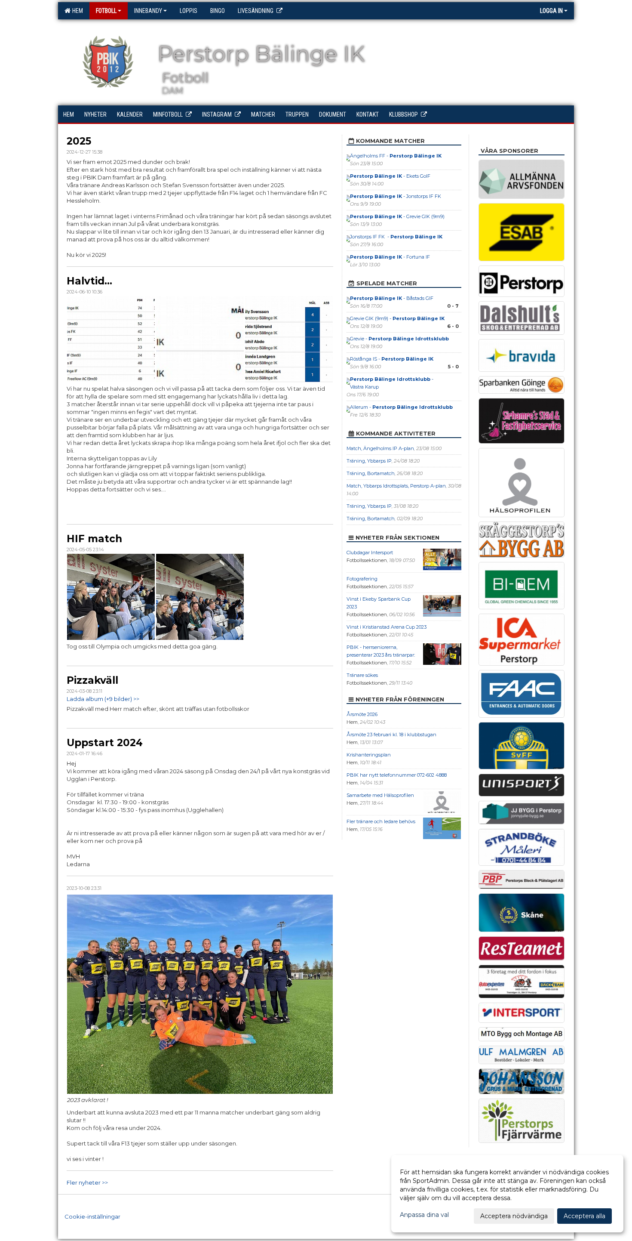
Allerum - (401, 407)
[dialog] (507, 1193)
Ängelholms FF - (396, 156)
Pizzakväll (92, 680)
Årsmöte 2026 (362, 714)
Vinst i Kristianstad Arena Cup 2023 (386, 627)
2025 (79, 141)
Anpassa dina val (424, 1215)
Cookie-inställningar (92, 1216)
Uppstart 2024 (105, 743)
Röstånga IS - (391, 359)
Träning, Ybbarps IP (369, 461)
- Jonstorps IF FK (396, 196)
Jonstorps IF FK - (396, 237)
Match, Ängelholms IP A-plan (380, 448)
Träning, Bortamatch (371, 473)
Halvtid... (89, 281)
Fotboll (106, 10)
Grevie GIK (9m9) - (397, 318)
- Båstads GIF (392, 298)
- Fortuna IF (390, 257)
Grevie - (399, 339)
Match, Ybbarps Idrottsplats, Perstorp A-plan (396, 486)
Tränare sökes (362, 675)
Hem (76, 10)
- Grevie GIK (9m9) (397, 216)
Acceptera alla (584, 1216)
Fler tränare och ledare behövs (381, 821)
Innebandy (148, 10)
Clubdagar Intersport (370, 552)
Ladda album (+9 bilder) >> (103, 698)
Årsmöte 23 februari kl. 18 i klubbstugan (391, 735)
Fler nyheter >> (87, 1182)
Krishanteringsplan (369, 755)
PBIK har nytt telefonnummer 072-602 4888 (397, 775)
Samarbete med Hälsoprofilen (380, 795)
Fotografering (362, 579)
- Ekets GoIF (390, 176)
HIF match (94, 539)
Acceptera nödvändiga (514, 1216)
